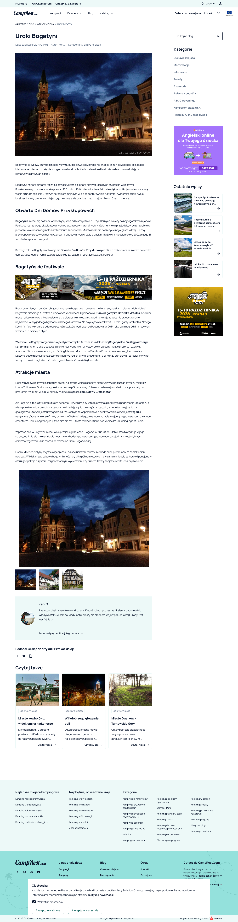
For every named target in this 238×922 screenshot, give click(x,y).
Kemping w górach (200, 798)
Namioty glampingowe (168, 840)
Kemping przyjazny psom (169, 813)
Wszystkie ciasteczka (50, 902)
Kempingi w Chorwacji (80, 816)
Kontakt (145, 869)
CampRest (20, 24)
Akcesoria (180, 86)
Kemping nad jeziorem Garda (30, 798)
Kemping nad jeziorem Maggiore (31, 822)
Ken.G (62, 44)
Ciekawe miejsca (45, 24)
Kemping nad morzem (134, 840)
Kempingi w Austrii (78, 822)
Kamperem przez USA (187, 107)
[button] (198, 50)
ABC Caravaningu (184, 100)
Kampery (72, 13)
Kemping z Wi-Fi (165, 819)
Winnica (127, 834)
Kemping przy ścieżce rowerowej (202, 812)
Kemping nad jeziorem (168, 834)
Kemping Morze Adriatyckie (29, 816)
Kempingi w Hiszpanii (79, 804)
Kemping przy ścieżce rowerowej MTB (134, 815)
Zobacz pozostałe (78, 827)
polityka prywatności (100, 895)
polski (209, 3)
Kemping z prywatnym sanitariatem (134, 806)
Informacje (180, 72)
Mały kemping (198, 825)
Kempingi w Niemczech (81, 810)
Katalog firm (107, 13)
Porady (178, 79)
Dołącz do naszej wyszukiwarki (194, 13)
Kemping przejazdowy (134, 828)
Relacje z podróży (185, 93)
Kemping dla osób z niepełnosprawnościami (169, 827)
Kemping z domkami (201, 831)
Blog (90, 13)
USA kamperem (41, 3)
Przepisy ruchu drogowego (190, 115)
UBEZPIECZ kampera (68, 3)
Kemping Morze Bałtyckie (28, 804)
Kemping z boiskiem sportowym (167, 800)
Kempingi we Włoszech (80, 798)
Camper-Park (164, 807)
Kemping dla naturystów (135, 798)
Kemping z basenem (133, 822)
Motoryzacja (181, 65)
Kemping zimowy (199, 804)
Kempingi (55, 13)
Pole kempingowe (200, 819)
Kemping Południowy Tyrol (28, 810)
